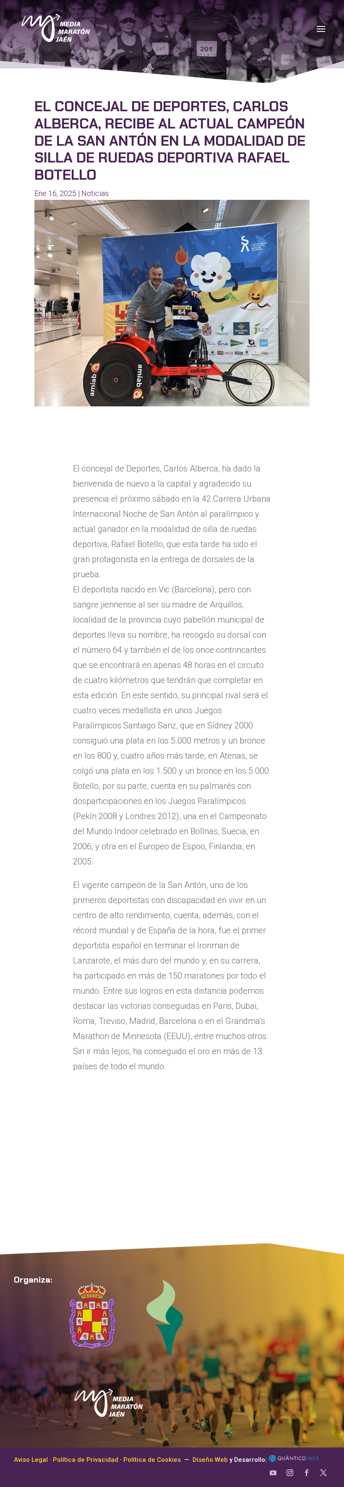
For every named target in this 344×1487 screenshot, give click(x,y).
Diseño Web (210, 1459)
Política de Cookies (152, 1459)
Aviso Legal (31, 1459)
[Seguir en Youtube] (273, 1472)
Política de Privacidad (85, 1459)
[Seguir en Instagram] (290, 1472)
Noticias (95, 193)
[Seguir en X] (323, 1472)
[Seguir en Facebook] (306, 1472)
